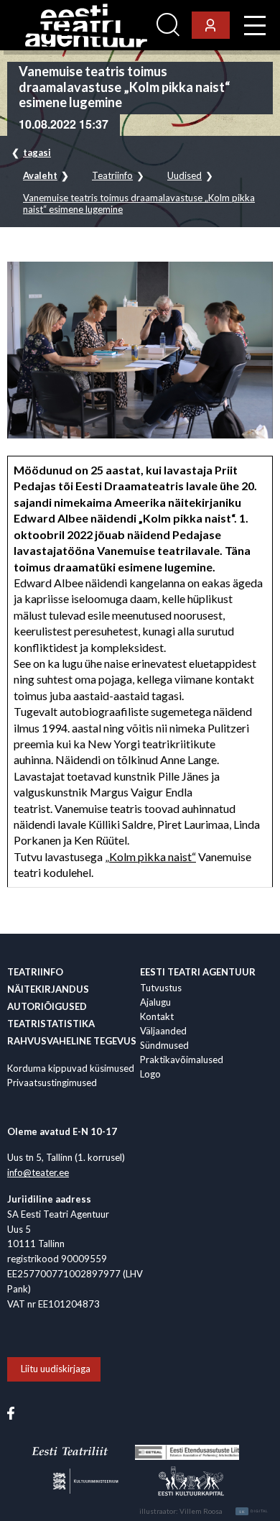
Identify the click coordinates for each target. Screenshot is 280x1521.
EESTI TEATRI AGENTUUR (198, 972)
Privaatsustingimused (52, 1082)
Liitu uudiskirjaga (55, 1368)
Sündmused (164, 1045)
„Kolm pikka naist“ (150, 856)
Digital (254, 1511)
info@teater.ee (38, 1172)
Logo (150, 1074)
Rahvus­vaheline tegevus (71, 1041)
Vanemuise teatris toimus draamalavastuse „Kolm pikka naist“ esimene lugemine (139, 204)
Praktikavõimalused (181, 1059)
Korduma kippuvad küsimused (70, 1068)
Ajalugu (155, 1002)
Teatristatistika (51, 1023)
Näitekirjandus (48, 989)
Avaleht (40, 175)
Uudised (184, 175)
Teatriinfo (112, 175)
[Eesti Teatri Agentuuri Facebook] (10, 1412)
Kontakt (157, 1016)
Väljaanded (163, 1031)
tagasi (37, 152)
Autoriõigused (47, 1006)
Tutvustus (161, 987)
